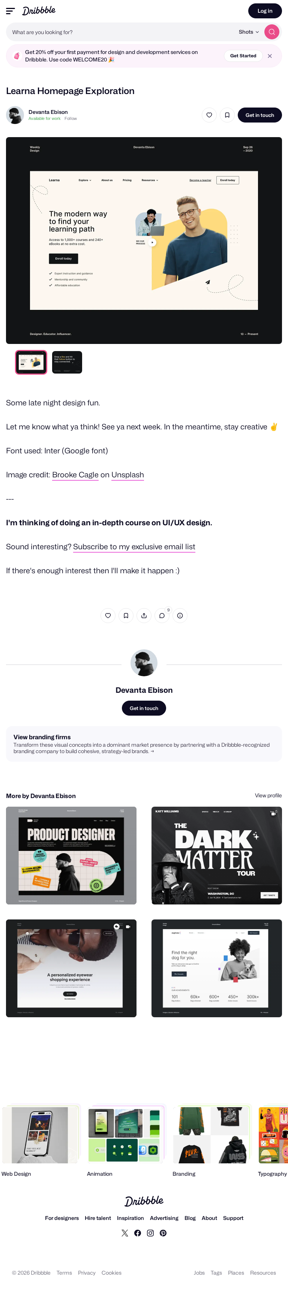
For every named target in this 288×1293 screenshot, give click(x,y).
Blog (190, 1218)
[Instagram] (150, 1232)
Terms (64, 1272)
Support (233, 1218)
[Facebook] (137, 1232)
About (209, 1218)
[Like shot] (209, 115)
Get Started (243, 55)
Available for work (44, 118)
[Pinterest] (163, 1232)
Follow (70, 118)
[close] (270, 56)
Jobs (199, 1272)
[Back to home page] (39, 10)
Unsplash (127, 474)
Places (236, 1272)
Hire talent (98, 1218)
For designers (62, 1218)
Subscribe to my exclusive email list (134, 546)
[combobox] (120, 32)
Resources (263, 1272)
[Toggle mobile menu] (10, 11)
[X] (125, 1232)
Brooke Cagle (75, 474)
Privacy (87, 1272)
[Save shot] (227, 115)
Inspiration (130, 1218)
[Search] (271, 31)
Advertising (164, 1218)
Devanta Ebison (48, 112)
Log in (265, 10)
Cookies (112, 1272)
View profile (268, 795)
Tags (216, 1272)
